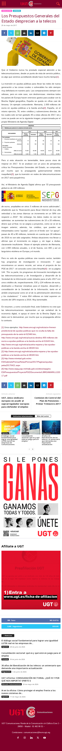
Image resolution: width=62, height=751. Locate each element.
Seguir (55, 626)
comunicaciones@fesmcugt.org (37, 732)
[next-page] (32, 449)
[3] (12, 174)
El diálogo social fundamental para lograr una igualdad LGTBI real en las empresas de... (29, 642)
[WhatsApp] (17, 33)
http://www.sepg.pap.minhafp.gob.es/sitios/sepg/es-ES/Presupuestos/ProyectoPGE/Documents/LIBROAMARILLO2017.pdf (30, 372)
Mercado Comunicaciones (11, 684)
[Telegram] (44, 33)
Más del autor (43, 416)
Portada (25, 433)
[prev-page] (29, 449)
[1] (58, 77)
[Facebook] (4, 33)
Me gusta (54, 620)
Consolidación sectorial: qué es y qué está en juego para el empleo (31, 438)
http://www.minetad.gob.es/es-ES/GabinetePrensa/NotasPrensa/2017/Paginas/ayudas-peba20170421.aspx (27, 361)
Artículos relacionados (23, 416)
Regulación (6, 11)
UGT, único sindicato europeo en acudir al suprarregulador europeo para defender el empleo (15, 402)
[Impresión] (24, 33)
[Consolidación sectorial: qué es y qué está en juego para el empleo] (31, 427)
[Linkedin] (31, 33)
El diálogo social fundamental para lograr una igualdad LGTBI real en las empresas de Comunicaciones (9, 440)
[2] (45, 108)
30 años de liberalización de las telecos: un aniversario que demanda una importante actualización (51, 440)
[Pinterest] (51, 33)
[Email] (37, 33)
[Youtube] (44, 738)
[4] (46, 269)
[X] (11, 33)
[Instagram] (24, 738)
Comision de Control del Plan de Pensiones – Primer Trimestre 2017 (47, 400)
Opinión (17, 11)
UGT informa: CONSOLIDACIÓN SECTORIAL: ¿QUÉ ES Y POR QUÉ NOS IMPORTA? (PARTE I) (30, 679)
